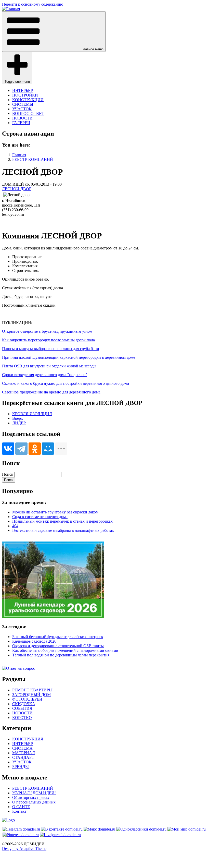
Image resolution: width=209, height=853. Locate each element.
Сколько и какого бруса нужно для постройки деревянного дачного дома (65, 383)
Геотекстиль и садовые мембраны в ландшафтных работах (63, 530)
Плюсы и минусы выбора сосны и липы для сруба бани (50, 348)
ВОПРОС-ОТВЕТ (28, 113)
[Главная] (11, 9)
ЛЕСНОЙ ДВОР (16, 189)
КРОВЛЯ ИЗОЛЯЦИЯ (32, 414)
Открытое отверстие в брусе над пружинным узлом (47, 331)
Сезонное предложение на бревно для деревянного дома (51, 392)
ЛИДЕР (19, 423)
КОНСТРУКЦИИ (28, 100)
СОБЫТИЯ (22, 708)
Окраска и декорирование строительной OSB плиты (58, 646)
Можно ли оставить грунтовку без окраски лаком (55, 512)
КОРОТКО (22, 717)
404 (15, 526)
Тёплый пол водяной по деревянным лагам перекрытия (60, 655)
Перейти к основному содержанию (32, 4)
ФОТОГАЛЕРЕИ (27, 699)
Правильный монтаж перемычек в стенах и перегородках (62, 521)
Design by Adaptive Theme (24, 848)
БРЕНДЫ (20, 766)
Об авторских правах (30, 797)
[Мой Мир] (48, 448)
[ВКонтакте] (8, 448)
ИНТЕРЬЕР (22, 90)
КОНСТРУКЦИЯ (27, 739)
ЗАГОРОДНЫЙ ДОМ (31, 694)
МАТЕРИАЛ (23, 753)
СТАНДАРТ (23, 757)
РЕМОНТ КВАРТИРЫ (32, 690)
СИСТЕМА (22, 748)
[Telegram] (21, 448)
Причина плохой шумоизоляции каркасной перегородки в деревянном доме (68, 357)
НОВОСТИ (22, 118)
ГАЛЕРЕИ (21, 123)
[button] (54, 31)
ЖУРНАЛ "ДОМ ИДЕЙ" (34, 793)
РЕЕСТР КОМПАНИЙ (32, 159)
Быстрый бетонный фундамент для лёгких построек (57, 636)
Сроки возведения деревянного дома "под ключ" (44, 375)
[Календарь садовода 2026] (53, 617)
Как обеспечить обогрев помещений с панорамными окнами (65, 650)
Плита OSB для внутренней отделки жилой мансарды (49, 366)
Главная (19, 155)
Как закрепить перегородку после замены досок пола (48, 340)
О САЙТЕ (21, 806)
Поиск (7, 474)
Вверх (17, 418)
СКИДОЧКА (23, 704)
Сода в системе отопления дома (40, 516)
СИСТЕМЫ (22, 104)
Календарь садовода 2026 (34, 641)
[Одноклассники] (35, 448)
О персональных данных (34, 802)
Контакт (19, 811)
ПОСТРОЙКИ (25, 95)
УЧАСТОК (22, 109)
